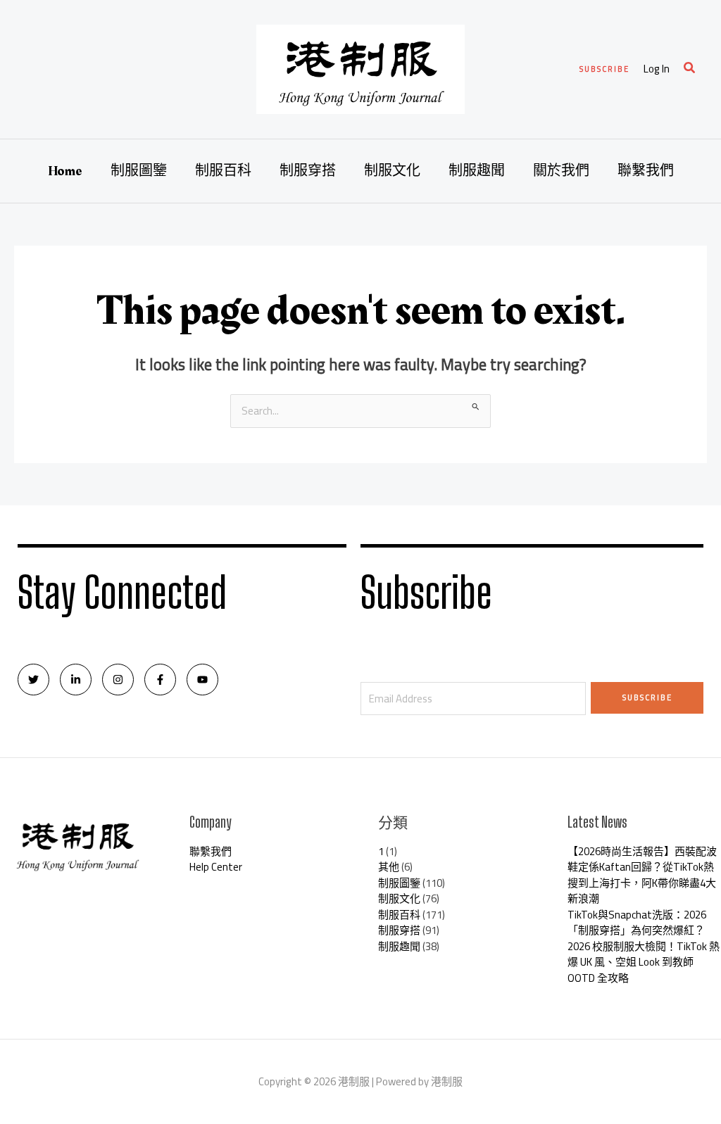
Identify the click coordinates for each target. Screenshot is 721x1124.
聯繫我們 (645, 171)
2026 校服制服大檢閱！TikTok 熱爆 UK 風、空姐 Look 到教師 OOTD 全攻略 (644, 962)
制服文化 (392, 171)
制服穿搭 (308, 171)
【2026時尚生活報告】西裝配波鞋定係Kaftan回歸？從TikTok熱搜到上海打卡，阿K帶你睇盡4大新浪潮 (642, 875)
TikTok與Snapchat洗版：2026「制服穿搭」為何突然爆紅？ (637, 922)
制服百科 (223, 171)
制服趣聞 (477, 171)
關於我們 (561, 171)
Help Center (215, 867)
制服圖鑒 (139, 171)
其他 (388, 867)
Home (65, 171)
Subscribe (647, 697)
